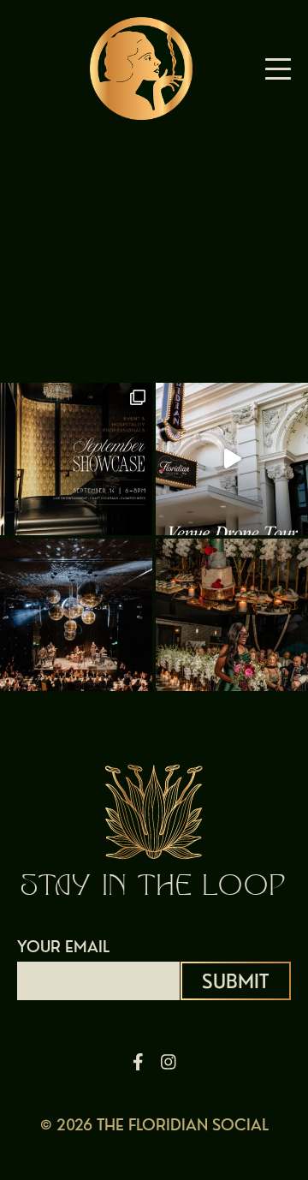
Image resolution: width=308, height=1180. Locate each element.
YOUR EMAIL (63, 947)
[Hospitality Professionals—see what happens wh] (76, 459)
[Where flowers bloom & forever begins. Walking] (232, 615)
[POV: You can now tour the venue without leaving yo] (232, 459)
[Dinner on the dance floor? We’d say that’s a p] (76, 615)
